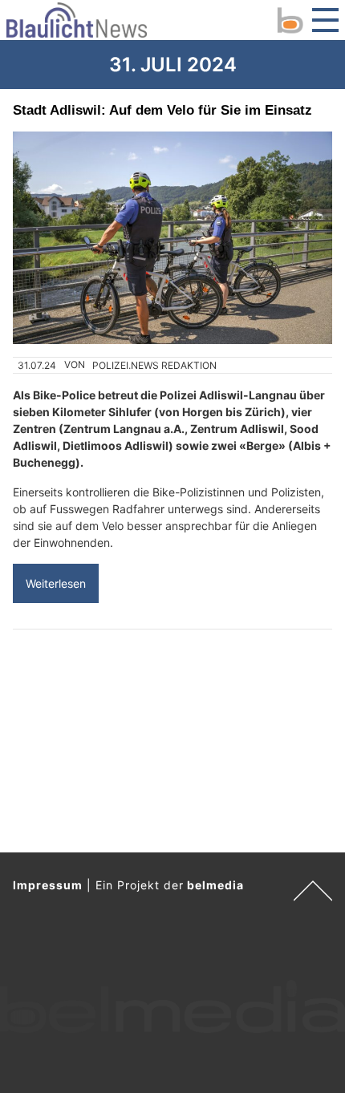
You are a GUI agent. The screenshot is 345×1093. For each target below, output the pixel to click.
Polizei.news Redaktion (154, 365)
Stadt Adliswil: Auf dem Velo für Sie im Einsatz (162, 110)
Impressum (48, 885)
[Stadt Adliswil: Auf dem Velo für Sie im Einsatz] (172, 238)
